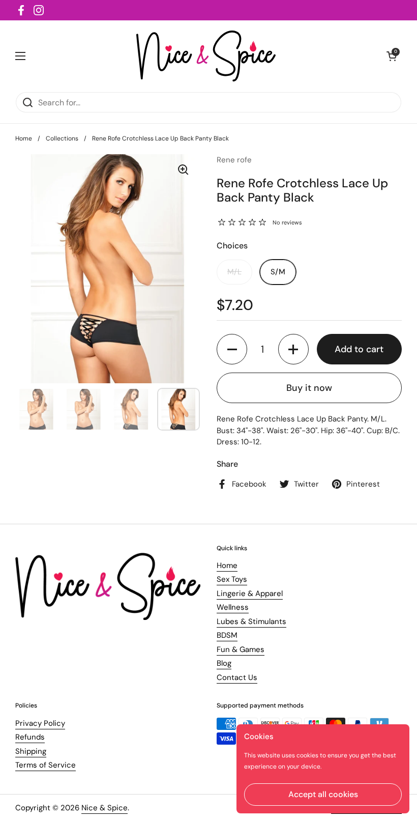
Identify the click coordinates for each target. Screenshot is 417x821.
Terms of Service (45, 765)
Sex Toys (232, 579)
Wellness (233, 607)
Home (23, 138)
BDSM (227, 635)
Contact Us (237, 677)
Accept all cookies (323, 794)
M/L (234, 272)
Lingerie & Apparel (250, 593)
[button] (232, 349)
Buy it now (309, 388)
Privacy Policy (40, 723)
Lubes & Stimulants (251, 621)
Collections (62, 138)
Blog (224, 663)
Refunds (30, 737)
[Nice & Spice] (206, 56)
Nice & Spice (104, 808)
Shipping (30, 751)
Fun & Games (240, 649)
